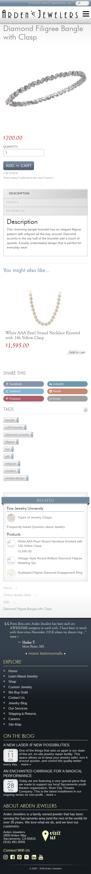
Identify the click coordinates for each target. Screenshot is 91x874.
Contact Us (16, 697)
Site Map (14, 724)
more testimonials (45, 653)
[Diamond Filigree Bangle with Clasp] (45, 89)
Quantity (10, 146)
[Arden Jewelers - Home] (40, 14)
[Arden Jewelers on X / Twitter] (28, 857)
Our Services (18, 708)
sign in (54, 2)
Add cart (19, 165)
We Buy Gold (18, 692)
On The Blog (18, 736)
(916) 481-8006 (38, 2)
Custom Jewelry (20, 687)
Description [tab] (19, 193)
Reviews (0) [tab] (15, 210)
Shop (12, 681)
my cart (66, 2)
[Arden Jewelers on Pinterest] (20, 857)
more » (14, 636)
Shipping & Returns (22, 713)
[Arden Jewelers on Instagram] (6, 857)
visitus (55, 834)
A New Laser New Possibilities (36, 745)
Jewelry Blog (17, 703)
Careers (14, 719)
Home (12, 671)
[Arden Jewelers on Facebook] (13, 857)
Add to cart (77, 352)
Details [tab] (12, 202)
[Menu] (86, 14)
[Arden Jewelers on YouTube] (42, 857)
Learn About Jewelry (23, 676)
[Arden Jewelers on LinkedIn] (35, 857)
